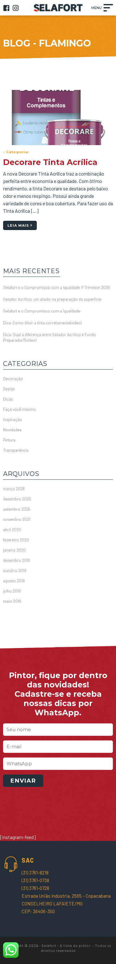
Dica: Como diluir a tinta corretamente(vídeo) (42, 322)
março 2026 (14, 488)
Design (9, 388)
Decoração (13, 378)
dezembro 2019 (16, 560)
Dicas (8, 399)
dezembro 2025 (17, 498)
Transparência (15, 450)
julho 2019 (12, 591)
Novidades (12, 429)
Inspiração (12, 419)
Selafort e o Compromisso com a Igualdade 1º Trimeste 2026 (56, 287)
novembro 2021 (16, 519)
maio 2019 (12, 601)
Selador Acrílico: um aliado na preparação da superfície (52, 299)
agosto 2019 (14, 580)
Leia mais (18, 225)
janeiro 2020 (14, 550)
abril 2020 (12, 529)
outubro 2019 (14, 570)
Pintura (9, 440)
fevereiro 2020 (16, 539)
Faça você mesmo (19, 409)
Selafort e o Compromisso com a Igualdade (41, 311)
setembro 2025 (16, 509)
